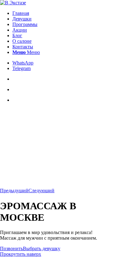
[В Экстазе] (13, 2)
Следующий (41, 190)
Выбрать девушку (41, 248)
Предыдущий (14, 190)
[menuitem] (64, 13)
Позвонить (11, 248)
